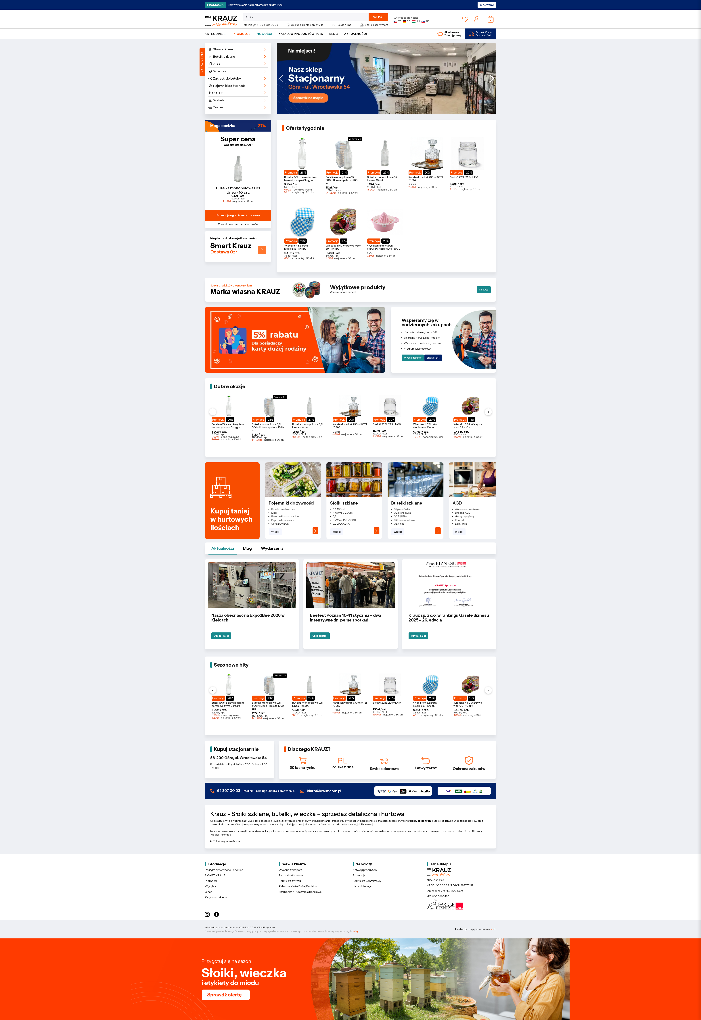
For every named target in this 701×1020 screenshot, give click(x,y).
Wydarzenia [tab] (272, 548)
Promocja (215, 5)
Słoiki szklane (223, 49)
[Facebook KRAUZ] (216, 914)
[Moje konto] (476, 18)
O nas (208, 892)
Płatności (211, 881)
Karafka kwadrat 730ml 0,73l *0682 (426, 179)
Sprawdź (487, 5)
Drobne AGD (401, 512)
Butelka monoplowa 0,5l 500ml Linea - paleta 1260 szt (342, 180)
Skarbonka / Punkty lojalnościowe (300, 892)
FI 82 (458, 523)
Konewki (399, 520)
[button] (281, 79)
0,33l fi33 (338, 523)
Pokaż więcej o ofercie (226, 841)
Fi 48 (458, 509)
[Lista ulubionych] (465, 19)
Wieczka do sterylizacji (468, 512)
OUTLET (218, 93)
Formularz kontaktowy (367, 881)
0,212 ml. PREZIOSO (283, 520)
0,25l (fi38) (339, 516)
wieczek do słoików (465, 820)
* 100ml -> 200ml (281, 512)
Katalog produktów (365, 870)
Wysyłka (210, 886)
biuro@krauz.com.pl (323, 791)
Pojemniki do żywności (229, 86)
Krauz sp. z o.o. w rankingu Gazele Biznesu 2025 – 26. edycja (449, 618)
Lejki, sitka (400, 523)
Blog (333, 34)
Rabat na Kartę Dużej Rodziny (298, 886)
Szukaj (378, 17)
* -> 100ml (277, 509)
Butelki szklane (224, 56)
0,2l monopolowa (343, 520)
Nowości (264, 34)
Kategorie (214, 34)
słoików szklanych (419, 820)
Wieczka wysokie (465, 520)
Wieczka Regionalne (467, 516)
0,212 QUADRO (280, 523)
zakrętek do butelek (222, 824)
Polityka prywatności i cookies (224, 870)
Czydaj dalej (221, 635)
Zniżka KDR (433, 357)
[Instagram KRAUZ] (207, 914)
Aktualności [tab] (222, 548)
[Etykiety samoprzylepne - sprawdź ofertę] (350, 979)
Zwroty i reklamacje (291, 875)
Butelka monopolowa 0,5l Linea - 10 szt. (238, 190)
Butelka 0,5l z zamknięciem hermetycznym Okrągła (300, 179)
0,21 (273, 516)
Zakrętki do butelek (227, 78)
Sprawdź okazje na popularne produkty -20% (255, 5)
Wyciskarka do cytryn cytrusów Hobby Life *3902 (383, 247)
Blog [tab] (247, 548)
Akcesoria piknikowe (406, 509)
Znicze (218, 107)
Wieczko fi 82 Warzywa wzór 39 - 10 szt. (343, 247)
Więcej (275, 531)
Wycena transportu (291, 870)
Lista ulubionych (363, 886)
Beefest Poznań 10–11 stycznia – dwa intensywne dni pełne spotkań (345, 618)
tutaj (355, 931)
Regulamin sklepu (216, 897)
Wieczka (219, 71)
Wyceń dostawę (413, 357)
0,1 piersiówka (341, 509)
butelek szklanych (442, 820)
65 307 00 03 (255, 791)
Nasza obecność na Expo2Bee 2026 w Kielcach (248, 618)
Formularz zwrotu (290, 881)
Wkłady (219, 100)
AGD (216, 64)
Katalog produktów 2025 (301, 34)
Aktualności (355, 34)
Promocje (241, 34)
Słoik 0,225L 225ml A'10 (464, 177)
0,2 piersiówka (341, 512)
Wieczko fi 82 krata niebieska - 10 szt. (296, 247)
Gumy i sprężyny (403, 516)
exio (493, 929)
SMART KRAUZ (215, 875)
